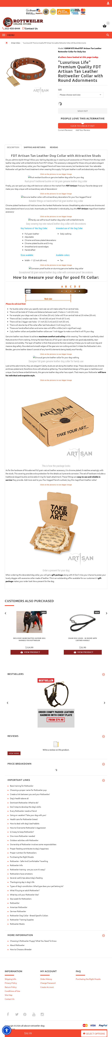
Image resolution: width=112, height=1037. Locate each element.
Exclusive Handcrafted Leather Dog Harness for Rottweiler (29, 639)
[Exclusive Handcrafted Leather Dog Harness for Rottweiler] (29, 622)
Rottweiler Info (16, 865)
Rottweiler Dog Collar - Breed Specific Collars (29, 915)
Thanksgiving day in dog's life (22, 882)
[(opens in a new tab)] (56, 177)
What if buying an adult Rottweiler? (24, 890)
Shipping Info (10, 979)
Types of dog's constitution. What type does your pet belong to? (36, 886)
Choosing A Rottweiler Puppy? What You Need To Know (33, 940)
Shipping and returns (34, 147)
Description (13, 147)
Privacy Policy (11, 983)
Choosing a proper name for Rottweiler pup (28, 790)
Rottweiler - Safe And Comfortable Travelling (29, 861)
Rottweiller (15, 903)
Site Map (8, 995)
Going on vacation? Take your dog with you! (28, 815)
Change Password (47, 983)
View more (14, 753)
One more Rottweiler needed (22, 836)
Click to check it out (83, 126)
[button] (107, 35)
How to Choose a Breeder (21, 949)
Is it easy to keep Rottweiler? (22, 831)
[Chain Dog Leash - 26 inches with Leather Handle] (83, 622)
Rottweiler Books (17, 923)
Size (60, 89)
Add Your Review (83, 130)
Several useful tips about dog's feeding (26, 877)
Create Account (47, 987)
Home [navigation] (6, 43)
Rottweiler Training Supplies (22, 919)
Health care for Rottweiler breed (23, 819)
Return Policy (11, 987)
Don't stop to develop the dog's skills (25, 806)
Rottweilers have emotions (21, 873)
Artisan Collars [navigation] (15, 43)
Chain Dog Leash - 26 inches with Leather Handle (82, 639)
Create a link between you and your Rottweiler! (30, 794)
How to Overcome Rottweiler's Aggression (28, 827)
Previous (5, 613)
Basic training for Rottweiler (21, 785)
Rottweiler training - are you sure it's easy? (27, 869)
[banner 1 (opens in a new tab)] (56, 702)
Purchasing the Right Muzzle (22, 857)
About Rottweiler (17, 945)
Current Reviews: (65, 130)
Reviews (54, 147)
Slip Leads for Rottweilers (20, 898)
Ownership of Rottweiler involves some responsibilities (33, 844)
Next (106, 613)
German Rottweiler (18, 911)
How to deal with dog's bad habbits (24, 823)
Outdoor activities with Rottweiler (24, 840)
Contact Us (31, 28)
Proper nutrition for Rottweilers (23, 852)
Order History (46, 979)
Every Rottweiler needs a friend (23, 810)
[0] (105, 27)
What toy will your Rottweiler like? (24, 894)
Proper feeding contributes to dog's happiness (29, 848)
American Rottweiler (18, 907)
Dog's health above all (19, 798)
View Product (32, 652)
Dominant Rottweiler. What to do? (24, 802)
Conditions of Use (12, 991)
